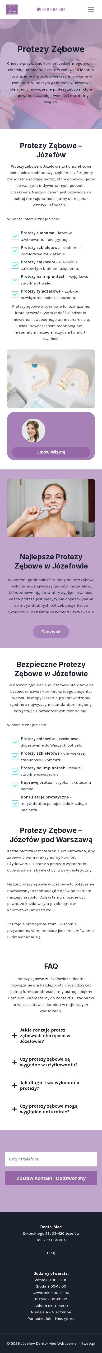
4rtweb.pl (87, 1343)
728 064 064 (54, 1239)
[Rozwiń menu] (90, 9)
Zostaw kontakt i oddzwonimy (51, 1178)
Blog (51, 1252)
